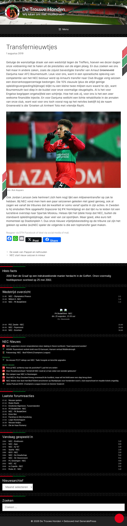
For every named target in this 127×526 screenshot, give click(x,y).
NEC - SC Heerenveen (18, 458)
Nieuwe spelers (15, 400)
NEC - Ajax (13, 444)
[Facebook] (9, 239)
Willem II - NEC (15, 299)
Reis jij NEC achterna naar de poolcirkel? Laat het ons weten (31, 368)
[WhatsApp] (15, 239)
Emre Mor (13, 414)
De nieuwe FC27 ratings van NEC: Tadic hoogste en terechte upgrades (36, 360)
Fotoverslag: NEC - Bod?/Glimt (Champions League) (28, 353)
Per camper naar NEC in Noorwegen (21, 374)
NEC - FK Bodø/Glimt (17, 302)
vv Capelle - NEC (16, 466)
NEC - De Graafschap (18, 455)
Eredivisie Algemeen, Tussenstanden (24, 406)
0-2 (119, 466)
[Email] (22, 239)
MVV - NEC (13, 452)
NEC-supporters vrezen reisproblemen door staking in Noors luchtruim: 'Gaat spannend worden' (46, 346)
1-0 (119, 447)
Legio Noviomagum (17, 420)
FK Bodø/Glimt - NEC (63, 313)
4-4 (119, 461)
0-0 (119, 444)
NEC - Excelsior (15, 330)
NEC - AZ (12, 463)
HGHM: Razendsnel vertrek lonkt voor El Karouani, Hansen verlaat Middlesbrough (40, 349)
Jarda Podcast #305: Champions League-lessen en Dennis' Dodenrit (35, 384)
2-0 (119, 452)
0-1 (119, 458)
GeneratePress (88, 521)
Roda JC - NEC (15, 469)
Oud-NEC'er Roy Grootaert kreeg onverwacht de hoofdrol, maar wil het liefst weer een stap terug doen (49, 377)
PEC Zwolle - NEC (16, 325)
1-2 (119, 441)
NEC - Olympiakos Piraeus (20, 296)
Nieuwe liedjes (15, 423)
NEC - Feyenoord (16, 327)
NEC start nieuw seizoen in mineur (27, 255)
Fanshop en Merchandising (20, 417)
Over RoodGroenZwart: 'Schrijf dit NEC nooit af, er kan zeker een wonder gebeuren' (41, 371)
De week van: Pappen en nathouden (28, 252)
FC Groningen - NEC (17, 461)
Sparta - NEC (14, 450)
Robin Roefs (14, 403)
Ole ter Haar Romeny (17, 425)
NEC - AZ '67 (14, 447)
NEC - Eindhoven (16, 441)
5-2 (119, 455)
